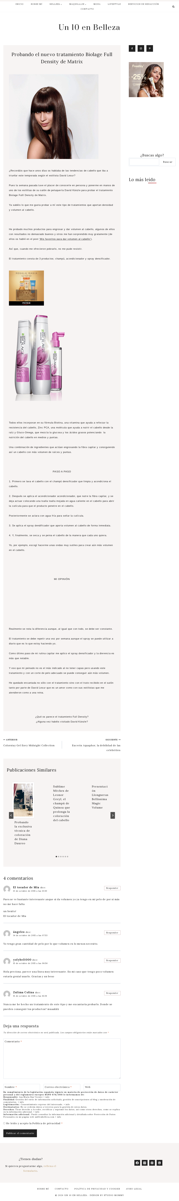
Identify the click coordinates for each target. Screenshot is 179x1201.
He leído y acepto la (34, 1123)
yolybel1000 (22, 959)
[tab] (56, 856)
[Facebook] (137, 1163)
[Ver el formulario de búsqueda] (173, 6)
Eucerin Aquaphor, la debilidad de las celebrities (96, 745)
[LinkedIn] (159, 1163)
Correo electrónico (58, 1087)
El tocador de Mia (26, 887)
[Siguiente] (112, 815)
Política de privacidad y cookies (97, 1189)
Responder (112, 888)
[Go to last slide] (11, 815)
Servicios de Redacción (143, 4)
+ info (46, 1097)
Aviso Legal (134, 1189)
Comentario (13, 1041)
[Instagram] (145, 1163)
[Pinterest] (152, 1163)
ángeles (19, 932)
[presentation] (23, 800)
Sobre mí (36, 4)
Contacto (87, 9)
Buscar (167, 161)
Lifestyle (114, 4)
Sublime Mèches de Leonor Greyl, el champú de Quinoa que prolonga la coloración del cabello (61, 803)
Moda (97, 4)
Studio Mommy (114, 1195)
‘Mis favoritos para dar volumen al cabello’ (65, 239)
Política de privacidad (46, 1123)
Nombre (11, 1087)
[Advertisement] (62, 605)
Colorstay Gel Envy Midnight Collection (29, 742)
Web (88, 1087)
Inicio (20, 4)
